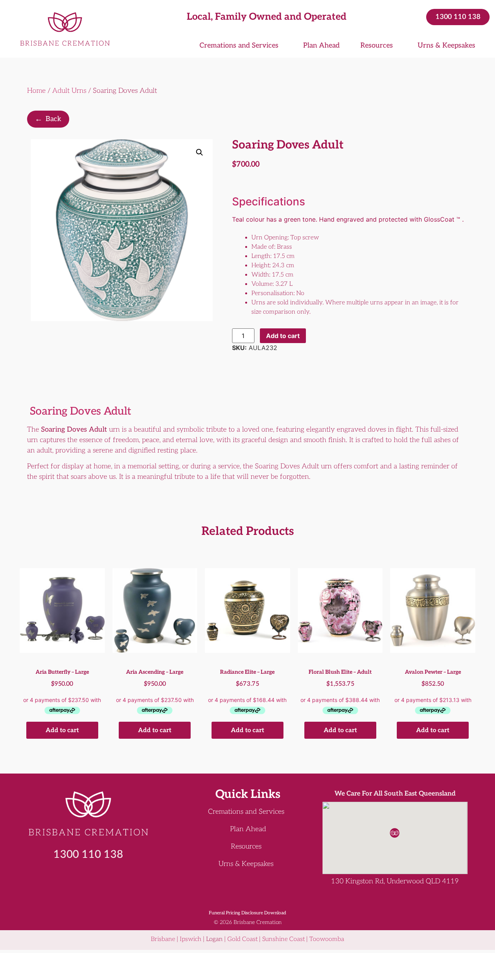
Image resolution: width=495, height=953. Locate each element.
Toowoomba (326, 939)
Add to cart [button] (62, 730)
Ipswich (190, 939)
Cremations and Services (239, 45)
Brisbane (163, 939)
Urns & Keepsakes (446, 45)
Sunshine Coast (283, 939)
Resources (376, 45)
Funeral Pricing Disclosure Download (247, 913)
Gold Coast (242, 939)
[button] (200, 152)
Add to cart (283, 336)
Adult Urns (69, 91)
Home (36, 91)
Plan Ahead (321, 45)
